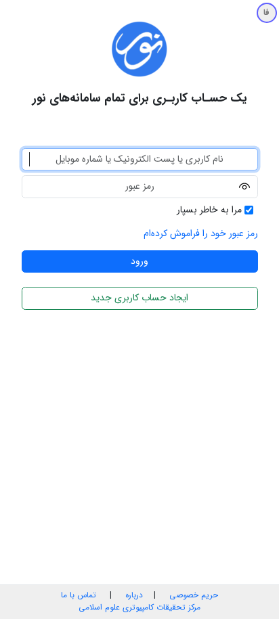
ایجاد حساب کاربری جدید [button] (139, 297)
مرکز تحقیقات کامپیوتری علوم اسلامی (139, 607)
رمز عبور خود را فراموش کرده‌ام (201, 233)
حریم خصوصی (193, 595)
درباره (133, 595)
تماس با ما (78, 595)
